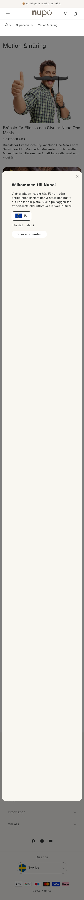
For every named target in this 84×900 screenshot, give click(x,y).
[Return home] (6, 25)
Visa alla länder (29, 234)
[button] (8, 13)
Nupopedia (22, 25)
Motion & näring (47, 25)
